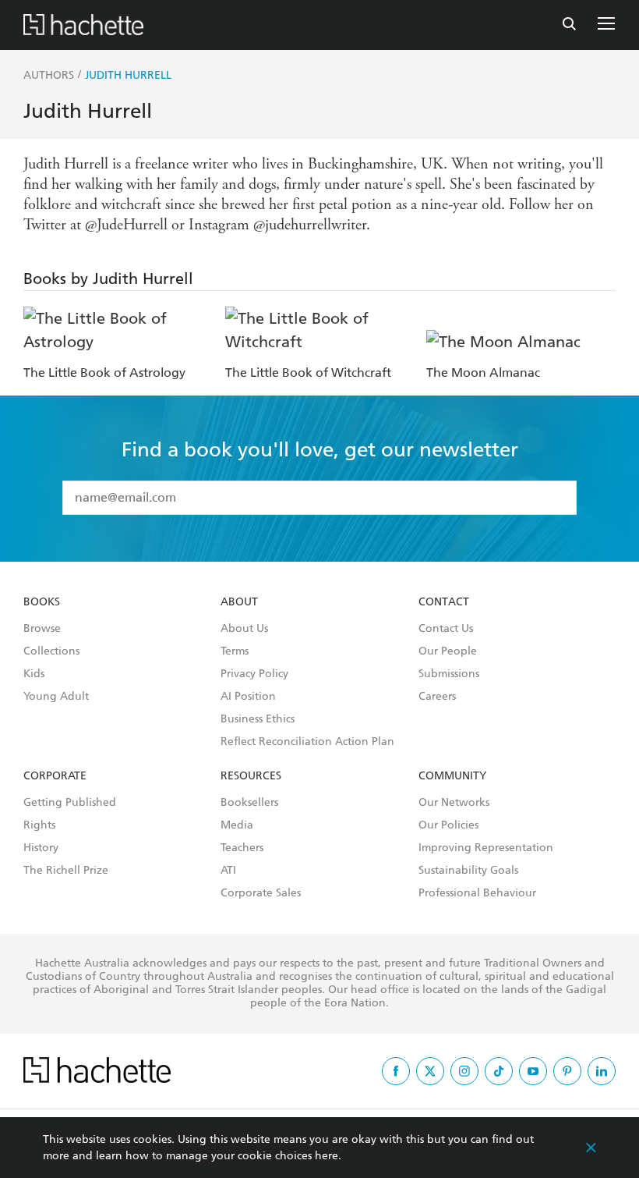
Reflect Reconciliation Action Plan (307, 741)
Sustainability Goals (468, 870)
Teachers (242, 848)
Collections (51, 651)
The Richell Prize (65, 870)
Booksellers (249, 802)
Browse (42, 628)
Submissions (448, 674)
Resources (251, 776)
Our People (447, 651)
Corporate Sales (261, 893)
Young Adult (56, 696)
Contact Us (445, 628)
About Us (244, 628)
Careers (437, 696)
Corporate (54, 776)
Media (237, 825)
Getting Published (69, 802)
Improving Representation (485, 848)
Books (41, 602)
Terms (235, 651)
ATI (228, 870)
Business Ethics (258, 719)
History (40, 848)
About (239, 602)
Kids (33, 674)
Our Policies (448, 825)
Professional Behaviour (477, 893)
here (326, 1155)
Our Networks (453, 802)
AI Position (248, 696)
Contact (443, 602)
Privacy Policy (254, 674)
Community (452, 776)
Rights (39, 825)
